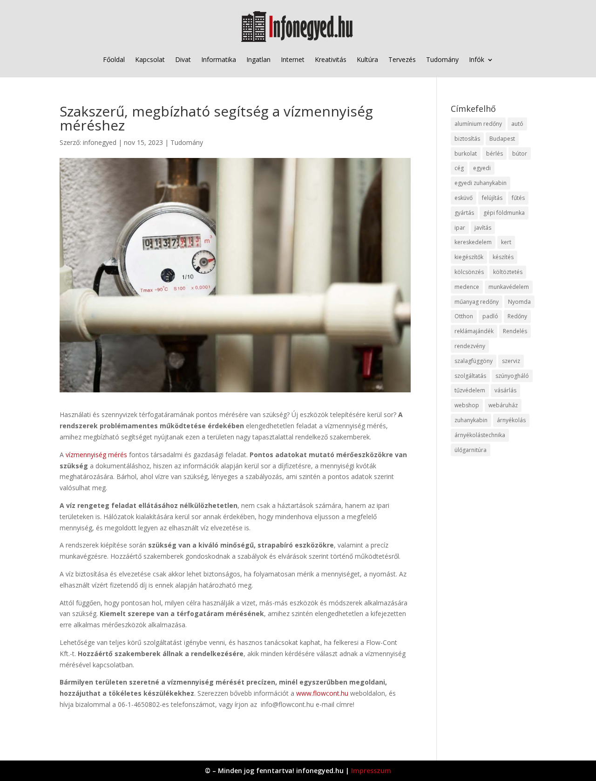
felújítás (492, 198)
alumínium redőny (478, 124)
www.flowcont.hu (322, 693)
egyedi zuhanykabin (480, 183)
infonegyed (99, 142)
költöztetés (507, 272)
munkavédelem (508, 287)
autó (517, 124)
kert (506, 242)
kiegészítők (468, 257)
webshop (466, 405)
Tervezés (402, 59)
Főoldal (114, 59)
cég (459, 168)
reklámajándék (474, 331)
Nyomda (519, 302)
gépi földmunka (504, 213)
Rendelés (515, 331)
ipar (459, 228)
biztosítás (467, 139)
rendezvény (469, 346)
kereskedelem (473, 242)
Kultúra (367, 59)
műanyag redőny (476, 302)
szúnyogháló (512, 376)
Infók (476, 59)
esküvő (463, 198)
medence (466, 287)
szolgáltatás (470, 376)
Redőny (517, 316)
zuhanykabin (471, 420)
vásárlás (505, 390)
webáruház (503, 405)
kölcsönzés (469, 272)
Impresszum (371, 770)
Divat (183, 59)
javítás (482, 228)
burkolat (465, 154)
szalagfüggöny (473, 361)
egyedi (482, 168)
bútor (519, 154)
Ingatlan (258, 59)
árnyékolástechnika (479, 435)
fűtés (518, 198)
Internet (293, 59)
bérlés (494, 154)
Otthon (463, 316)
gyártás (464, 213)
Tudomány (442, 59)
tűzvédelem (469, 390)
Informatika (218, 59)
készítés (503, 257)
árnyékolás (511, 420)
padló (490, 316)
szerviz (511, 361)
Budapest (502, 139)
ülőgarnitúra (470, 450)
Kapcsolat (150, 59)
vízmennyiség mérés (96, 454)
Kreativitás (330, 59)
